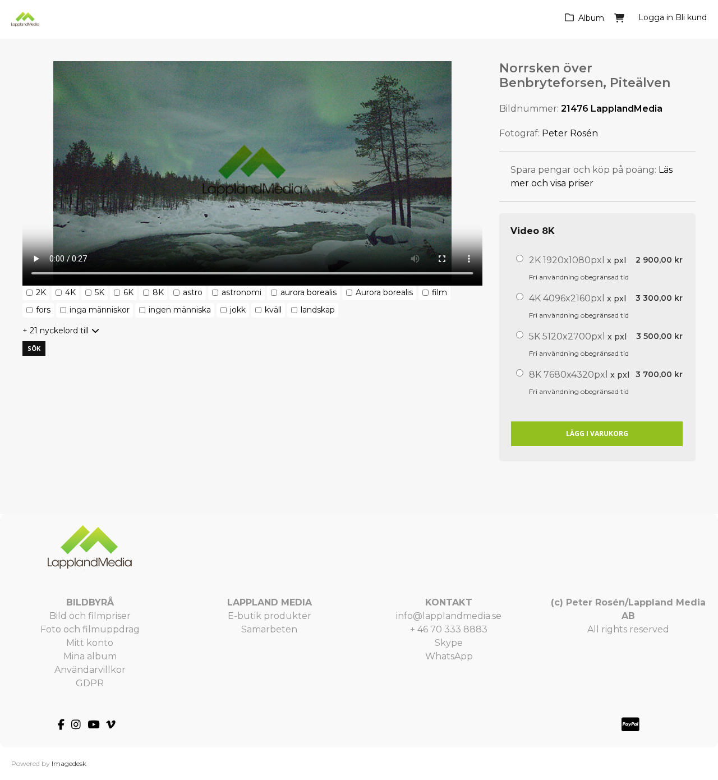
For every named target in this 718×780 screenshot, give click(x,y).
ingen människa (180, 310)
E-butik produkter (269, 616)
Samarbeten (269, 629)
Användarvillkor (90, 669)
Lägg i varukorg (597, 433)
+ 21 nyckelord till (55, 330)
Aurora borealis (384, 292)
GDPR (90, 683)
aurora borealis (308, 292)
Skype (449, 642)
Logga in (655, 17)
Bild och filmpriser (90, 616)
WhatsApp (449, 656)
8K (158, 292)
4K (70, 292)
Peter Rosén (570, 133)
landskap (318, 310)
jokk (238, 310)
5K (99, 292)
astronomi (241, 292)
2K (41, 292)
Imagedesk (69, 763)
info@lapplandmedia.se (448, 616)
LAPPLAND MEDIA (269, 602)
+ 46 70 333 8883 (448, 629)
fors (43, 310)
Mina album (90, 656)
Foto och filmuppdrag (90, 629)
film (439, 292)
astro (192, 292)
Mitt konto (89, 642)
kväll (273, 310)
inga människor (100, 310)
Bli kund (691, 17)
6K (128, 292)
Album (591, 18)
